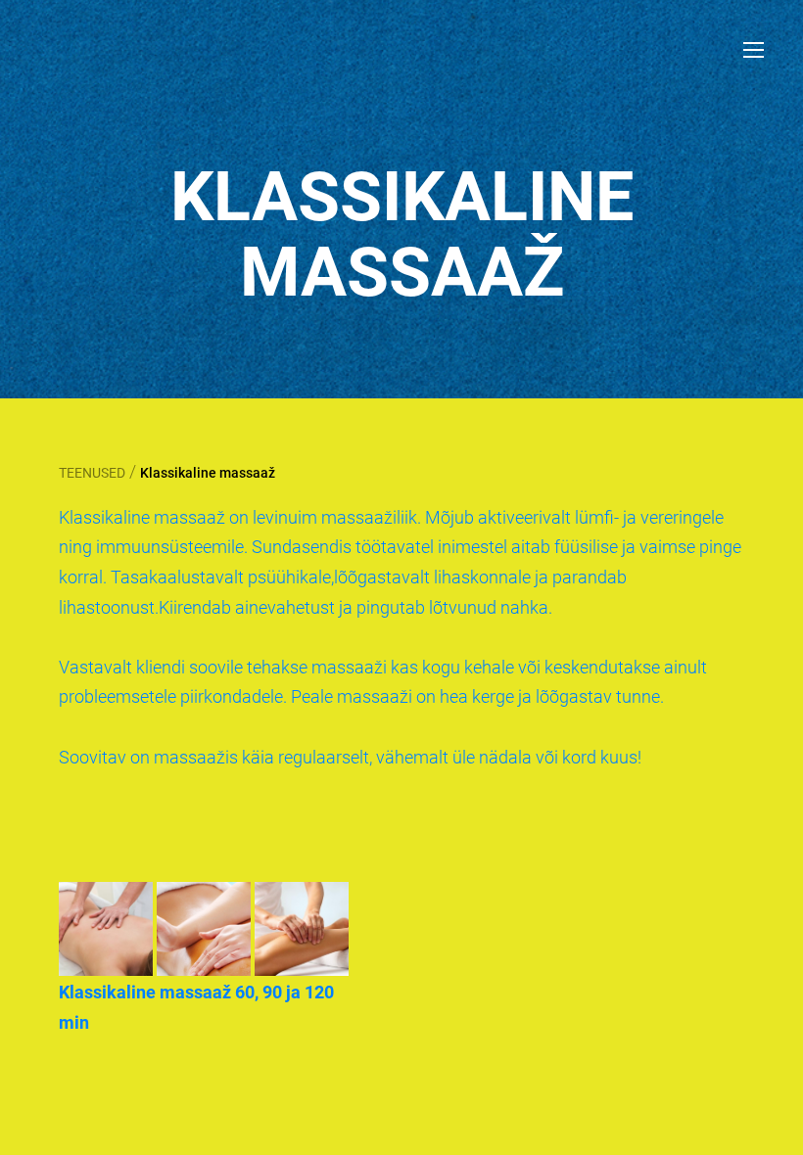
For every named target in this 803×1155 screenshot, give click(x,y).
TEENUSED (92, 473)
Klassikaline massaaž (207, 473)
